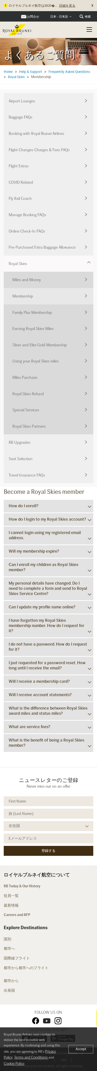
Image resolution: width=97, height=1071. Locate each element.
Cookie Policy (14, 1063)
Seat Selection (21, 458)
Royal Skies (16, 77)
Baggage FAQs (20, 117)
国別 (7, 939)
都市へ (9, 948)
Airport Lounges (22, 101)
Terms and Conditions (31, 1057)
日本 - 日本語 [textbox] (59, 16)
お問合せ (33, 16)
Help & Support (30, 72)
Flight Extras (19, 166)
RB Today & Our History (22, 886)
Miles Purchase (24, 377)
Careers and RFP (17, 915)
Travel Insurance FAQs (27, 475)
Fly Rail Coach (20, 198)
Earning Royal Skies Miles (33, 328)
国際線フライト (17, 958)
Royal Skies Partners (29, 426)
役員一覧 (11, 895)
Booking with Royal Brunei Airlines (36, 133)
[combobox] (61, 17)
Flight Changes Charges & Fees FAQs (39, 150)
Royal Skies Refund (28, 393)
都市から (11, 981)
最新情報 (11, 905)
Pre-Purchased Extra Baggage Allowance (42, 247)
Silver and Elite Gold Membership (39, 345)
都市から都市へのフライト (26, 968)
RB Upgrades (19, 442)
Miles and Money (26, 279)
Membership (22, 296)
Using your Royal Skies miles (35, 361)
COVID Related (21, 182)
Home (8, 72)
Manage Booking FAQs (27, 214)
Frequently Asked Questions (69, 72)
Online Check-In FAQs (27, 231)
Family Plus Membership (32, 312)
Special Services (25, 410)
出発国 (9, 990)
